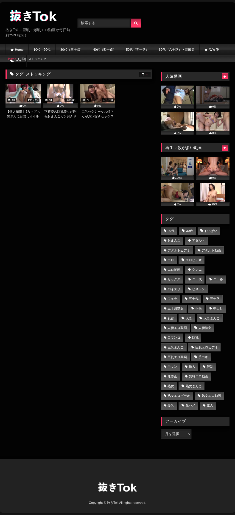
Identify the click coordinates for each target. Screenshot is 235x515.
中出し (218, 308)
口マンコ (174, 337)
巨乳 (195, 337)
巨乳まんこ (176, 347)
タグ (18, 61)
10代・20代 (42, 49)
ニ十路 (218, 279)
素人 (210, 405)
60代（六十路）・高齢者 (177, 49)
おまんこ (174, 240)
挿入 (192, 366)
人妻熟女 (205, 328)
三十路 (215, 299)
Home (19, 49)
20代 (171, 231)
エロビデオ (194, 260)
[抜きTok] (36, 16)
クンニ (197, 269)
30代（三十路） (71, 49)
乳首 (171, 318)
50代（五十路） (137, 49)
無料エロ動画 (198, 376)
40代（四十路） (104, 49)
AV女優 (214, 49)
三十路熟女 (176, 308)
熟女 (171, 386)
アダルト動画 (211, 250)
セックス (174, 279)
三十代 (194, 299)
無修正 (172, 376)
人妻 (189, 318)
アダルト (198, 240)
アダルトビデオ (179, 250)
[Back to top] (221, 501)
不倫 (198, 308)
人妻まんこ (212, 318)
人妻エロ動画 (177, 328)
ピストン (198, 289)
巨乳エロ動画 (177, 357)
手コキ (203, 357)
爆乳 (171, 405)
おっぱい (210, 231)
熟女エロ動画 (211, 396)
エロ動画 (174, 269)
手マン (172, 366)
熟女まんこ (194, 386)
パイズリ (174, 289)
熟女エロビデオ (179, 396)
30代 (189, 231)
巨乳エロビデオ (206, 347)
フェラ (172, 299)
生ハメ (190, 405)
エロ (171, 260)
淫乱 (210, 366)
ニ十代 (197, 279)
